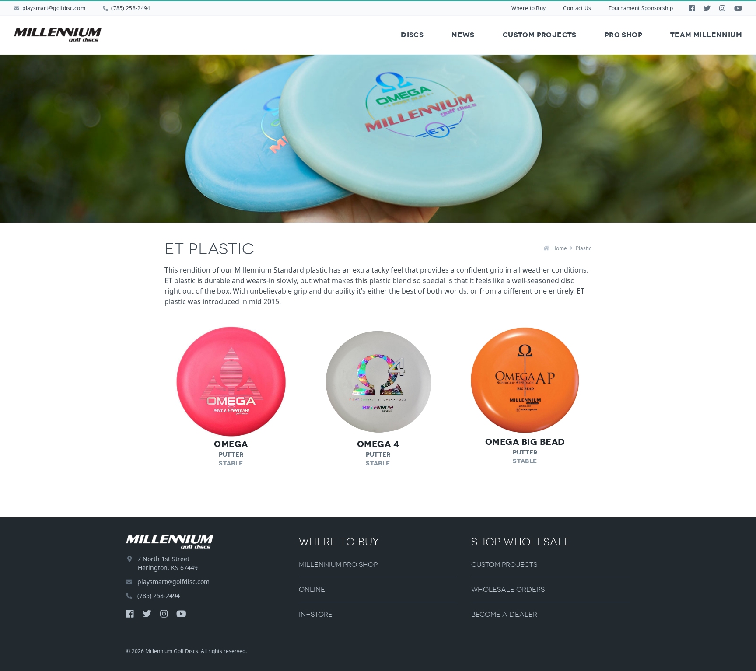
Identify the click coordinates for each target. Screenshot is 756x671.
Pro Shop (623, 34)
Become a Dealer (504, 614)
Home (559, 248)
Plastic (584, 248)
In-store (315, 614)
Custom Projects (540, 34)
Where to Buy (528, 8)
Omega (231, 444)
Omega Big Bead (525, 441)
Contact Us (577, 8)
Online (312, 589)
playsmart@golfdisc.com (53, 8)
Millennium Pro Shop (338, 564)
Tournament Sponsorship (641, 8)
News (463, 34)
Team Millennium (706, 34)
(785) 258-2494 (130, 8)
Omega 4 (378, 444)
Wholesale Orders (508, 589)
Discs (412, 34)
